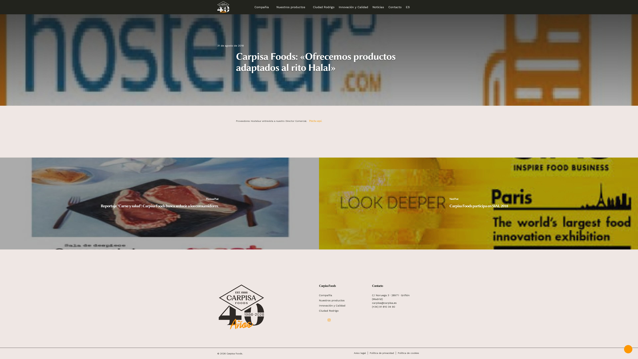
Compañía (325, 295)
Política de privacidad (382, 353)
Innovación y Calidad (332, 305)
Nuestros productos (332, 300)
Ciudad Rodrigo (329, 310)
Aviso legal (360, 353)
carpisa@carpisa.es (384, 302)
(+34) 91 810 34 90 (383, 306)
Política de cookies (408, 353)
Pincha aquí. (315, 121)
